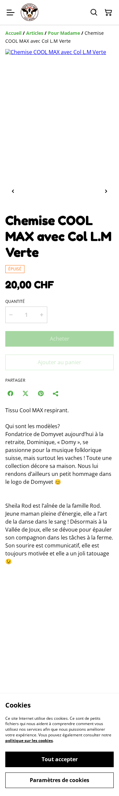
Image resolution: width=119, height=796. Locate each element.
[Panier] (108, 12)
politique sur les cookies (29, 740)
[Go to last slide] (13, 191)
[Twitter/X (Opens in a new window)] (25, 393)
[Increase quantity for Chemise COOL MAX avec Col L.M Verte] (41, 315)
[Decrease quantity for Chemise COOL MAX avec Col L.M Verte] (11, 315)
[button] (34, 191)
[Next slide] (106, 191)
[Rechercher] (94, 12)
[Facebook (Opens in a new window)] (10, 393)
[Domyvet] (29, 12)
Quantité (15, 301)
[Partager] (56, 393)
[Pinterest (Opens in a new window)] (41, 393)
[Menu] (10, 12)
